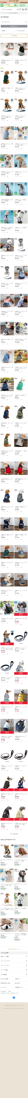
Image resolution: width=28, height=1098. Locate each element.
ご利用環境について (19, 987)
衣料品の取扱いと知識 (5, 983)
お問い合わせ (17, 983)
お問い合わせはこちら (14, 949)
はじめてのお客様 (4, 978)
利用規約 (9, 991)
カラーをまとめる (21, 30)
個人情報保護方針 (3, 991)
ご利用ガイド (17, 978)
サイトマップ (3, 987)
